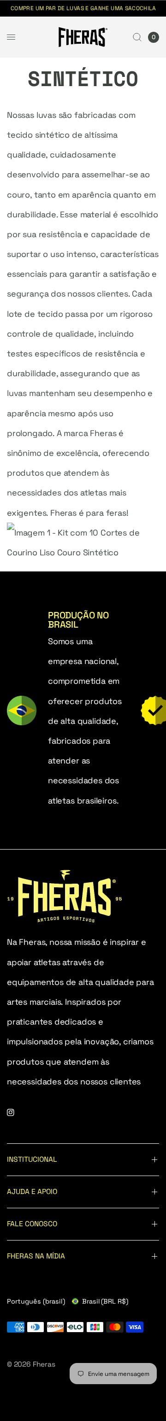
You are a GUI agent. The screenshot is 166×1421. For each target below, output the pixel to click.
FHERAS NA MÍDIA (36, 1256)
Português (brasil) (36, 1301)
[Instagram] (17, 1112)
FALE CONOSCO (32, 1224)
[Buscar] (137, 37)
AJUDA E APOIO (32, 1191)
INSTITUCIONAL (32, 1159)
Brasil (105, 1301)
